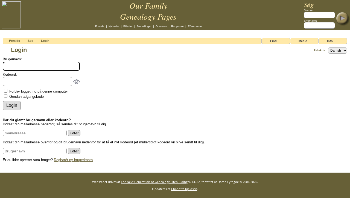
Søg (30, 40)
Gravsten (161, 26)
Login (45, 40)
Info (330, 41)
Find (273, 41)
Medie (303, 41)
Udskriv (319, 50)
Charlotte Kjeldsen (184, 189)
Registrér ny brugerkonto (73, 160)
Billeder (128, 26)
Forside (99, 26)
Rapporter (177, 26)
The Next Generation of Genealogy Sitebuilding (154, 182)
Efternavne (195, 26)
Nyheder (114, 26)
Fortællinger (144, 26)
